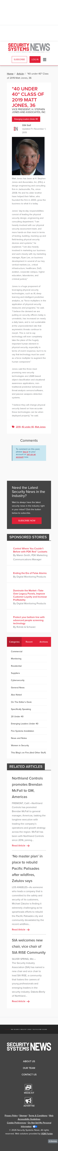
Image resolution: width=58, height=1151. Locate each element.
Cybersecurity (17, 680)
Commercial (16, 651)
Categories (14, 642)
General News (18, 687)
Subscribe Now (26, 520)
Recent (29, 642)
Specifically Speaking (21, 709)
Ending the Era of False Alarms (30, 573)
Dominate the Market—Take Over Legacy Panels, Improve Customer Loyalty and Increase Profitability (30, 595)
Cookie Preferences (16, 1122)
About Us (29, 1061)
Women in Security (20, 745)
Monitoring (16, 658)
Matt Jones (40, 427)
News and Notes (19, 738)
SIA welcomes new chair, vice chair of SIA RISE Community (29, 946)
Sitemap (23, 1115)
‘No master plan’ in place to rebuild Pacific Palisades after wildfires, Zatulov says (27, 868)
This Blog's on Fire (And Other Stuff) (28, 752)
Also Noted (16, 694)
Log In (35, 59)
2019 (18, 427)
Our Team (29, 1068)
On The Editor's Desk (21, 702)
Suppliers (15, 673)
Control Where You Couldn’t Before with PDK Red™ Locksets (30, 550)
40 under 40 (28, 427)
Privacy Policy (11, 1115)
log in (25, 451)
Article (20, 73)
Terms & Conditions (38, 1115)
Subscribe (19, 59)
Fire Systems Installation (22, 731)
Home (10, 73)
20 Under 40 (17, 716)
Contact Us (29, 1074)
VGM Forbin (47, 1133)
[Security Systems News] (29, 47)
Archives (44, 642)
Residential (16, 666)
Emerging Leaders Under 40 (26, 119)
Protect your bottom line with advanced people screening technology (29, 620)
